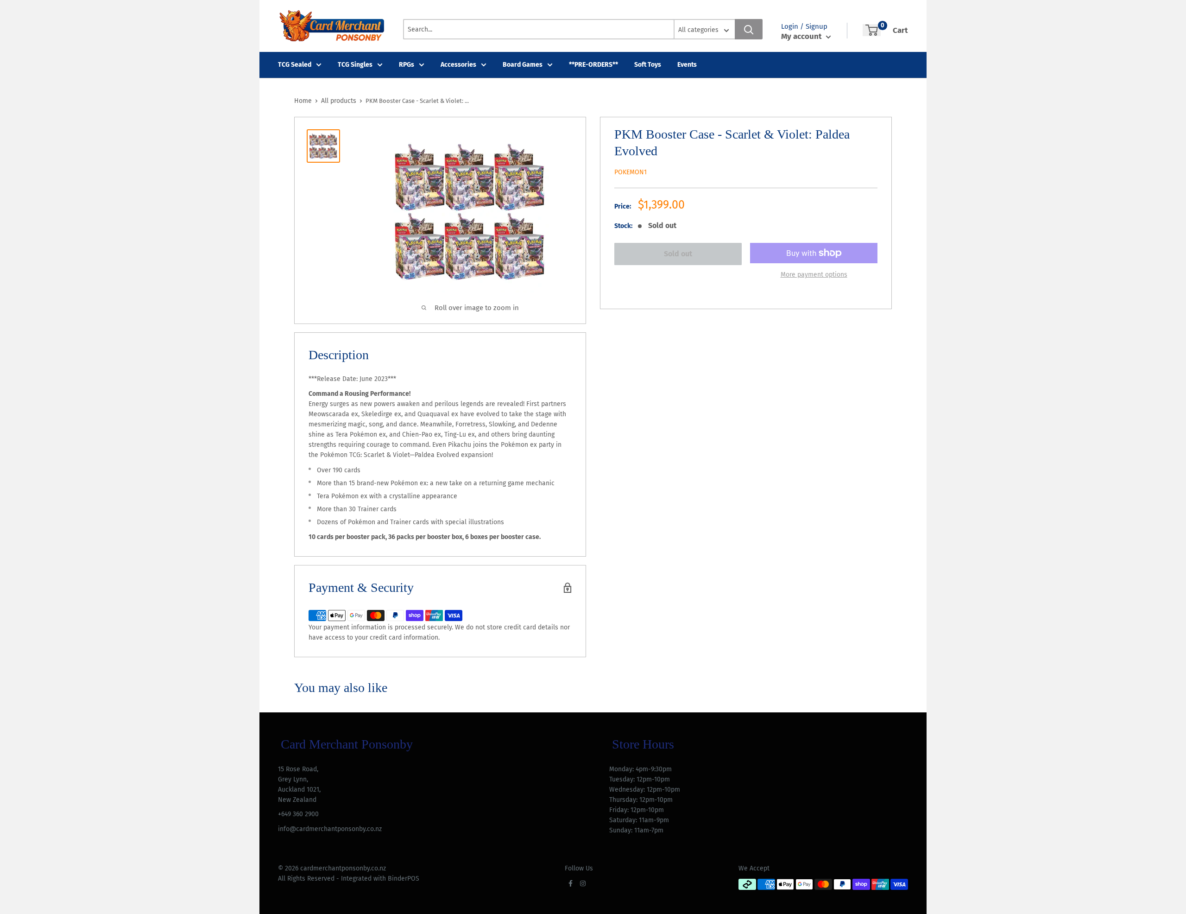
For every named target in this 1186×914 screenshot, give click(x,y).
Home (303, 101)
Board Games (523, 65)
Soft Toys (647, 65)
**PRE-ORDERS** (593, 65)
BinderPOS (403, 878)
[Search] (749, 29)
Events (687, 65)
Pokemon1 (630, 172)
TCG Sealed (294, 65)
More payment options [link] (814, 275)
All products (338, 101)
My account (802, 36)
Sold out (678, 253)
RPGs (406, 65)
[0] (872, 30)
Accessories (458, 65)
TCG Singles (355, 65)
